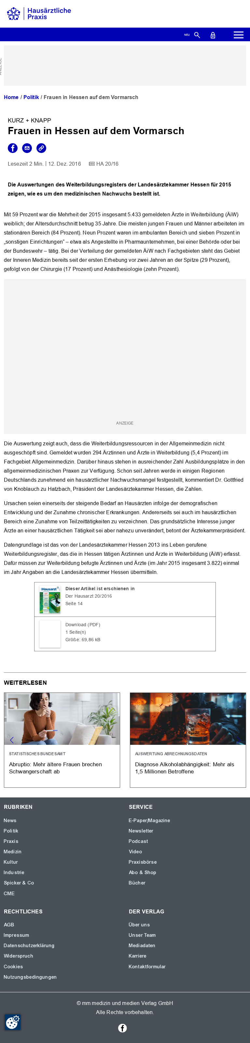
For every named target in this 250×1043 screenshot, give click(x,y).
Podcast (138, 841)
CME (9, 894)
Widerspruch (19, 956)
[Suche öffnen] (197, 35)
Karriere (137, 956)
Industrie (14, 872)
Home (11, 97)
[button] (238, 740)
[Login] (213, 35)
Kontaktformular (147, 967)
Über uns (139, 925)
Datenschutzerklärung (29, 945)
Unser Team (142, 935)
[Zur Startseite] (39, 13)
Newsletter (141, 831)
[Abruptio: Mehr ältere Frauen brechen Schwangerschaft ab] (62, 740)
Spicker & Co (19, 883)
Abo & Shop (143, 872)
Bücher (137, 883)
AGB (9, 925)
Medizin (13, 852)
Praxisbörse (143, 862)
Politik (31, 97)
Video (135, 852)
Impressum (16, 935)
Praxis (11, 841)
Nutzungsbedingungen (30, 977)
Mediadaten (142, 945)
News (10, 820)
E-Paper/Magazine (150, 820)
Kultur (11, 862)
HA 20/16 (107, 164)
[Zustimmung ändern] (13, 1022)
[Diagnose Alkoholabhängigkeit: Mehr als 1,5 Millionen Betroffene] (188, 740)
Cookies (13, 967)
